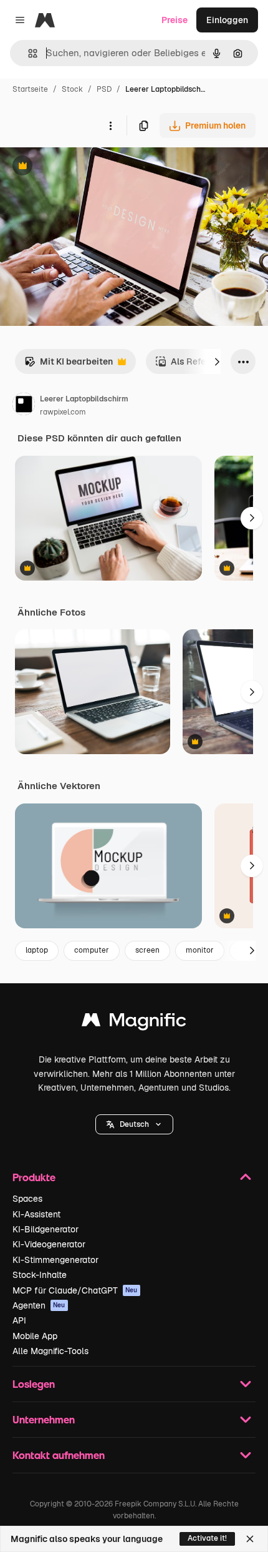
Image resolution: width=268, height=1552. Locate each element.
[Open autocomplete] (28, 53)
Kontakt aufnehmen (58, 1454)
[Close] (249, 1538)
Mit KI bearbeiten (68, 365)
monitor (200, 950)
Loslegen (33, 1383)
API (19, 1320)
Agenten (38, 1305)
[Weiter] (217, 361)
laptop (37, 950)
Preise (174, 20)
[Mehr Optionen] (110, 125)
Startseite (30, 89)
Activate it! (207, 1538)
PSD (104, 89)
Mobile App (34, 1336)
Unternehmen (43, 1419)
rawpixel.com (63, 412)
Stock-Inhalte (39, 1274)
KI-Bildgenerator (45, 1229)
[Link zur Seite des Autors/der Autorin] (23, 406)
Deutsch (134, 1124)
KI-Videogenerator (48, 1244)
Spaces (27, 1198)
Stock (72, 89)
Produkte (33, 1177)
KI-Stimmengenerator (55, 1259)
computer (91, 950)
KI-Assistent (36, 1214)
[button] (134, 1124)
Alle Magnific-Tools (50, 1351)
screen (147, 950)
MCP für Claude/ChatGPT (75, 1290)
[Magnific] (134, 1023)
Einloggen (227, 20)
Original (79, 167)
